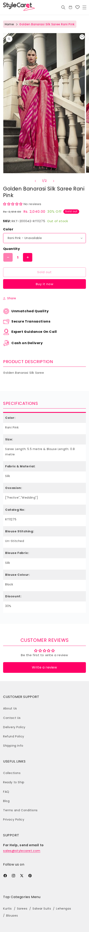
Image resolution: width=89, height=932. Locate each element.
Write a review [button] (44, 667)
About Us (10, 708)
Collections (12, 773)
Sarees (22, 908)
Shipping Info (13, 746)
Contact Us (12, 718)
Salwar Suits (41, 908)
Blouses (12, 915)
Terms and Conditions (20, 810)
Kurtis (7, 908)
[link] (77, 7)
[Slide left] (35, 181)
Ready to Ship (13, 782)
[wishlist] (82, 36)
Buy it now (44, 284)
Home (9, 24)
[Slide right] (53, 181)
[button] (84, 7)
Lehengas (63, 908)
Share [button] (11, 298)
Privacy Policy (13, 819)
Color (8, 229)
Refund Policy (13, 736)
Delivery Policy (14, 727)
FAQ (6, 792)
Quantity (11, 248)
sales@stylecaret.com (21, 850)
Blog (6, 801)
